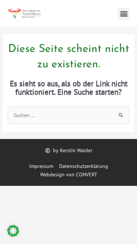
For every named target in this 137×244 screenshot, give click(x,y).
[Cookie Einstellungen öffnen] (13, 235)
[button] (124, 14)
